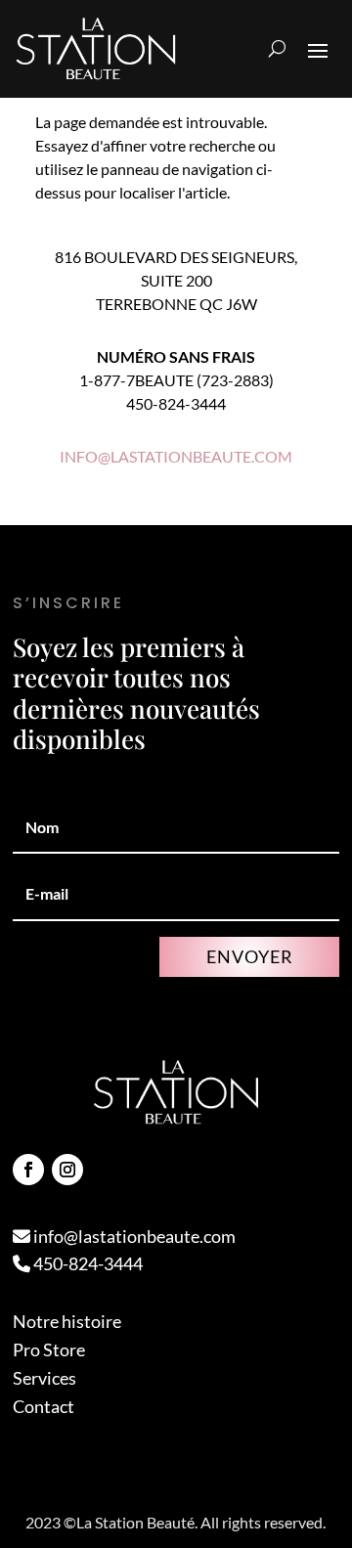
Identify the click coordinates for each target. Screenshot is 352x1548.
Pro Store (49, 1349)
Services (44, 1378)
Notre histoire (67, 1321)
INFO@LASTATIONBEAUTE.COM (176, 456)
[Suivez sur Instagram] (67, 1169)
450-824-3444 (86, 1263)
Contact (43, 1406)
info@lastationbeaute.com (133, 1236)
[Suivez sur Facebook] (28, 1169)
